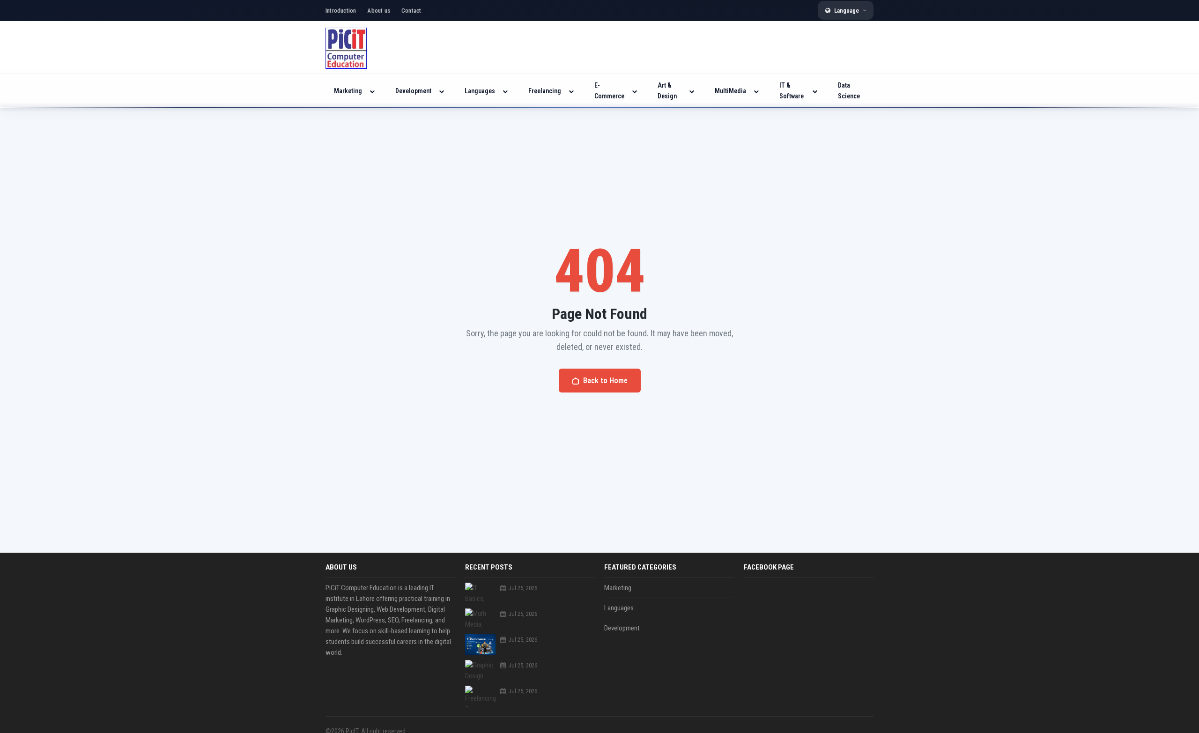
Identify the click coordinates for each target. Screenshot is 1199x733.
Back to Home (605, 380)
